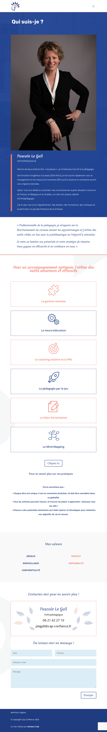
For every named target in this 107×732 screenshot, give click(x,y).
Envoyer (88, 695)
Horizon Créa (33, 726)
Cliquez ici (53, 463)
